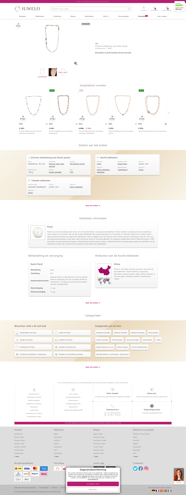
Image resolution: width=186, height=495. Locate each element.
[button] (144, 9)
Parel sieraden (153, 333)
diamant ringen (19, 440)
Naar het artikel (92, 206)
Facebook (141, 468)
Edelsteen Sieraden (120, 333)
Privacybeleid (43, 488)
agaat (56, 434)
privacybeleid (92, 479)
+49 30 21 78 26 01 (114, 415)
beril (55, 450)
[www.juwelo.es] (161, 491)
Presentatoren (73, 401)
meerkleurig (122, 169)
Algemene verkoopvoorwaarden (25, 488)
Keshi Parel (122, 164)
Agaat (135, 437)
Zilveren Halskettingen (139, 347)
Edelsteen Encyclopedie (141, 434)
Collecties (57, 16)
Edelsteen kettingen (137, 333)
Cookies (54, 488)
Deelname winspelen (34, 404)
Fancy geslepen (76, 187)
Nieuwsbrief (73, 407)
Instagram (146, 468)
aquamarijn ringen (100, 440)
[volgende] (168, 113)
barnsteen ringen (99, 444)
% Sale (158, 340)
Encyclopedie (123, 16)
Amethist (136, 440)
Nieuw (73, 16)
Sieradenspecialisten (73, 397)
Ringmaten (34, 407)
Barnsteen (136, 450)
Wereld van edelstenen (72, 410)
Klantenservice (34, 394)
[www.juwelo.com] (165, 491)
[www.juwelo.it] (169, 491)
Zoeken (129, 9)
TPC (71, 172)
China (141, 169)
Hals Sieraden (147, 340)
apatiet (56, 444)
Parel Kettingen (117, 340)
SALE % (106, 16)
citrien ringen (98, 447)
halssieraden (18, 453)
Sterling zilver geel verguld (56, 165)
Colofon (63, 488)
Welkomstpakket (34, 401)
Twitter (135, 468)
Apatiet (135, 444)
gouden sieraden (20, 447)
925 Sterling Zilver (77, 164)
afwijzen (84, 476)
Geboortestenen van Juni (104, 347)
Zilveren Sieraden (102, 340)
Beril (134, 453)
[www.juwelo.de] (153, 491)
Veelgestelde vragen (34, 417)
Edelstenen (39, 16)
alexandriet (58, 437)
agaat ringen (98, 434)
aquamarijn (58, 447)
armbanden (18, 434)
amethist (57, 440)
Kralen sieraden (55, 172)
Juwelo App (34, 410)
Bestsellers (89, 16)
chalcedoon (58, 453)
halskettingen (19, 450)
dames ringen (19, 437)
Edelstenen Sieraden (103, 333)
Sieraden (22, 16)
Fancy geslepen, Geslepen (103, 171)
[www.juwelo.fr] (157, 491)
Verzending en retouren (34, 413)
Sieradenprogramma (73, 404)
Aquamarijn (137, 447)
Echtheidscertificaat (34, 397)
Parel (99, 164)
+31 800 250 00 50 (114, 413)
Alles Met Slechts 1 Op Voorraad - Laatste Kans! (112, 354)
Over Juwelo (162, 16)
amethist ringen (99, 437)
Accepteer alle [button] (93, 484)
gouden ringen (19, 444)
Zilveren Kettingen (132, 340)
